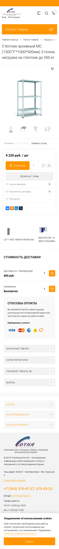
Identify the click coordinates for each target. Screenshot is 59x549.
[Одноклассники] (12, 208)
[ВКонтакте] (7, 208)
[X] (21, 208)
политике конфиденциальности (20, 533)
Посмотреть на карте (14, 480)
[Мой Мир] (16, 208)
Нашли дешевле (17, 184)
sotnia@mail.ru (21, 495)
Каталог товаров (17, 29)
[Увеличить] (29, 98)
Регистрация (14, 17)
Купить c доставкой (52, 273)
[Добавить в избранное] (52, 69)
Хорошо (29, 541)
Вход (4, 17)
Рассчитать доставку (20, 191)
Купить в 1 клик (29, 176)
